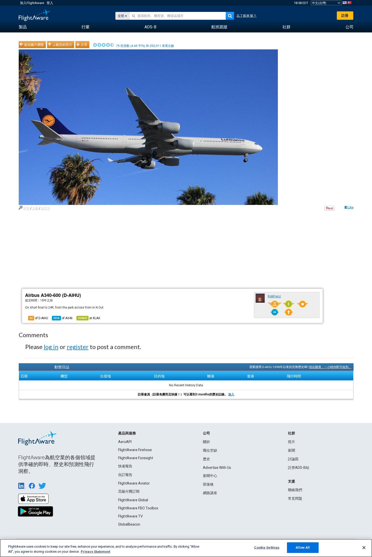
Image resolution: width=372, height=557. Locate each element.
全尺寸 (45, 208)
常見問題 (295, 498)
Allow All (303, 547)
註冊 (344, 15)
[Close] (363, 547)
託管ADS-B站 (298, 468)
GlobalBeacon (129, 524)
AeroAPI (125, 442)
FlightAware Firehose (135, 450)
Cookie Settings (266, 547)
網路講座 (210, 493)
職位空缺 (210, 450)
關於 (206, 442)
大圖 (35, 208)
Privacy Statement (95, 551)
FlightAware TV (130, 516)
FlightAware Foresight (135, 458)
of (63, 318)
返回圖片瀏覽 (34, 45)
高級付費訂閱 (128, 491)
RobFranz (274, 296)
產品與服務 (127, 433)
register (78, 346)
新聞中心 (210, 476)
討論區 (293, 459)
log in (51, 346)
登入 (50, 3)
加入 (231, 394)
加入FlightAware (32, 3)
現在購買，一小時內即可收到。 (330, 367)
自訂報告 (125, 475)
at (89, 318)
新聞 (291, 450)
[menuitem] (22, 27)
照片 (291, 442)
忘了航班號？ (247, 15)
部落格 (208, 484)
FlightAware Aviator (134, 483)
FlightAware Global (133, 500)
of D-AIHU (39, 318)
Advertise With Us (217, 468)
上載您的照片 (62, 45)
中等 (26, 208)
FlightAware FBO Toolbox (138, 508)
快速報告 (125, 466)
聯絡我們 (295, 490)
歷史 (206, 459)
